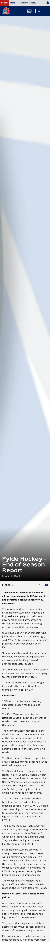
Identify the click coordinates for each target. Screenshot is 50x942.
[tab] (4, 3)
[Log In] (47, 3)
